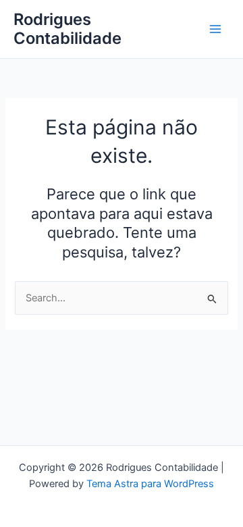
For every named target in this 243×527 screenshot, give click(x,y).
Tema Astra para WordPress (150, 484)
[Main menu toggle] (215, 29)
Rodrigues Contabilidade (68, 28)
